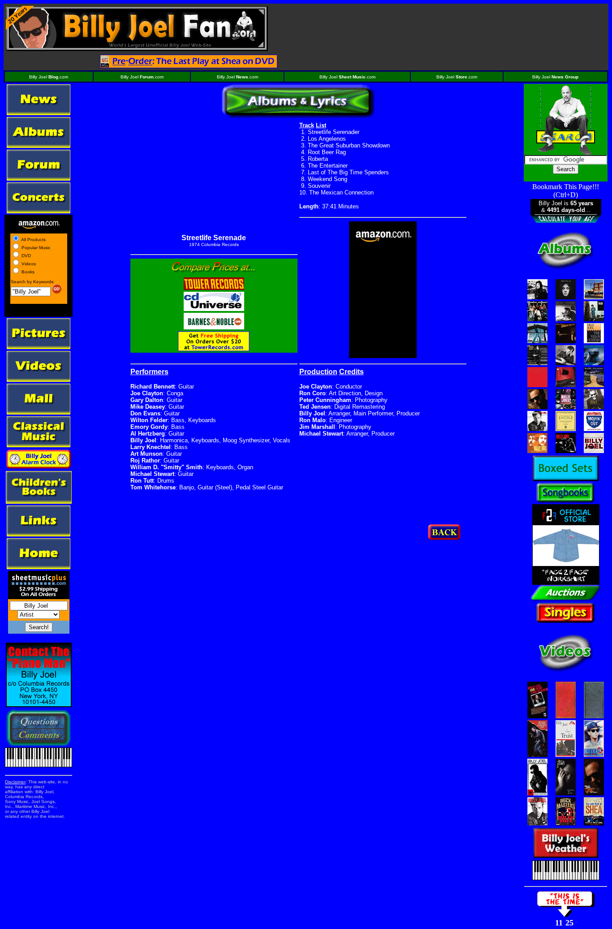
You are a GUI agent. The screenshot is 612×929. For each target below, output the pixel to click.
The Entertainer (328, 165)
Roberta (318, 159)
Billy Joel (555, 76)
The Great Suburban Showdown (349, 145)
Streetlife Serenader (333, 132)
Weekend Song (327, 179)
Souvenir (319, 185)
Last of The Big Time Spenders (348, 172)
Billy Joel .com (48, 76)
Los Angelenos (327, 138)
